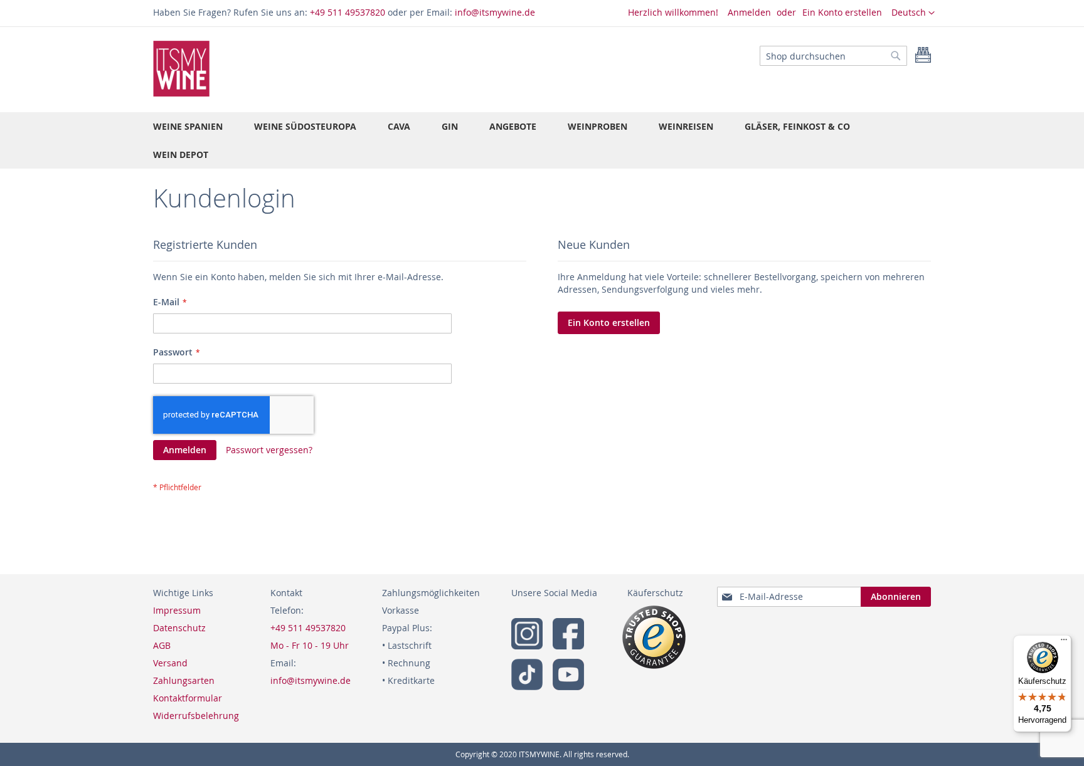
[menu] (542, 140)
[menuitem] (188, 126)
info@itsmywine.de (495, 12)
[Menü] (1063, 642)
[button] (913, 13)
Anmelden (749, 12)
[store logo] (181, 69)
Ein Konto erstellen (842, 12)
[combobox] (833, 56)
